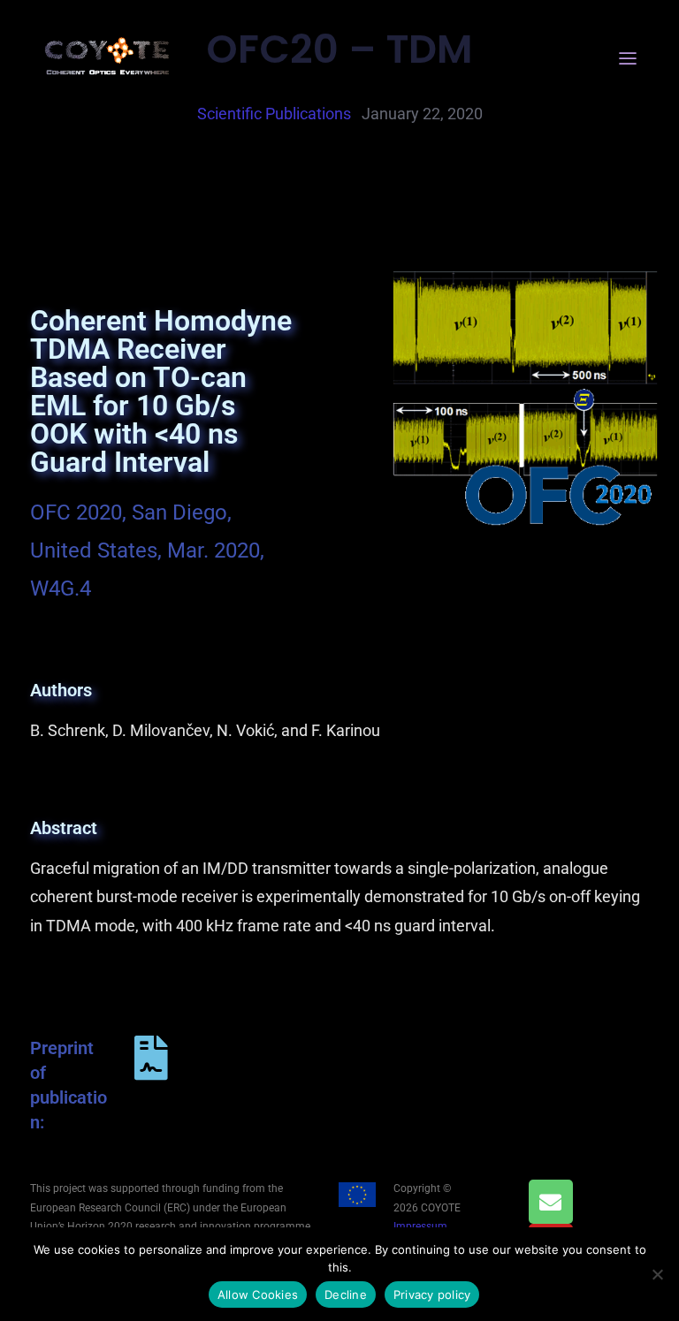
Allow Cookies (257, 1294)
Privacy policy (432, 1294)
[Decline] (657, 1274)
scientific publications (274, 113)
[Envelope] (551, 1202)
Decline (345, 1294)
